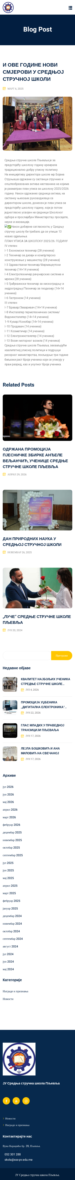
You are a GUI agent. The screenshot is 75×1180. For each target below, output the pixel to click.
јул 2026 (8, 787)
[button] (70, 8)
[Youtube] (16, 1100)
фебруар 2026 (11, 825)
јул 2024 (8, 954)
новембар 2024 (12, 924)
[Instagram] (26, 1100)
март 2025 (9, 893)
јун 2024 (8, 961)
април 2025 (10, 886)
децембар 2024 (12, 916)
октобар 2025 (11, 847)
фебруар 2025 (11, 901)
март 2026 (9, 817)
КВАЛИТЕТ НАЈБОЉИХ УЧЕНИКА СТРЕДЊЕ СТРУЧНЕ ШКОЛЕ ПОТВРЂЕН (45, 682)
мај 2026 (8, 802)
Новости (8, 999)
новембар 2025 (12, 840)
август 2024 (10, 946)
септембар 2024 (13, 939)
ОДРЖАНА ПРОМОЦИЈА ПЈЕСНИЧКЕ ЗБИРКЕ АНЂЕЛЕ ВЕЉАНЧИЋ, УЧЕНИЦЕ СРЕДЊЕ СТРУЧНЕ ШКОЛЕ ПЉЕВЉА (35, 458)
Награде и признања (15, 991)
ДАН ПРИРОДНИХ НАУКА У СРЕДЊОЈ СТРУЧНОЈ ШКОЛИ (32, 542)
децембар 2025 (12, 832)
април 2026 (10, 810)
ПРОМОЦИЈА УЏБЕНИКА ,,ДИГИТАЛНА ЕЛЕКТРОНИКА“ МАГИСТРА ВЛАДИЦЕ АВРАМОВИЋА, (43, 705)
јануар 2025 (10, 908)
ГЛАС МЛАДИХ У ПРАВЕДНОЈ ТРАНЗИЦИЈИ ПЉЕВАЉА (42, 727)
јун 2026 (8, 794)
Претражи (62, 656)
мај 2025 (8, 878)
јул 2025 (8, 863)
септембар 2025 (13, 855)
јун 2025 (8, 870)
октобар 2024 (11, 931)
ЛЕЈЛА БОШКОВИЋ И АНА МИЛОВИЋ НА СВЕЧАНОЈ (40, 751)
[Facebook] (6, 1100)
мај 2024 (8, 969)
